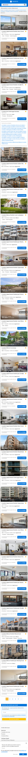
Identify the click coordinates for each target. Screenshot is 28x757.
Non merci (15, 754)
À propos (3, 734)
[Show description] (25, 31)
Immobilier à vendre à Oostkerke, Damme (10, 125)
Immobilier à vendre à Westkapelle (14, 135)
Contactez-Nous (4, 735)
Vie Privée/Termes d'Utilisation (8, 740)
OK (23, 754)
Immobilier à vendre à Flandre (9, 10)
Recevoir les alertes (14, 719)
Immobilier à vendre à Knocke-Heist (12, 11)
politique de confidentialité (9, 716)
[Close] (26, 743)
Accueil (2, 10)
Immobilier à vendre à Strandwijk (18, 126)
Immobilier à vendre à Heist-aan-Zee (9, 131)
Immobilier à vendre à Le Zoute (8, 137)
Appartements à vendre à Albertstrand (10, 142)
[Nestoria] (14, 2)
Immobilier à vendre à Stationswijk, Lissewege (11, 128)
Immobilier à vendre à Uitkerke (14, 132)
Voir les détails (22, 38)
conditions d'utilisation (21, 715)
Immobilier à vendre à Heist (17, 129)
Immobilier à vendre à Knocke (13, 138)
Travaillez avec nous (5, 732)
